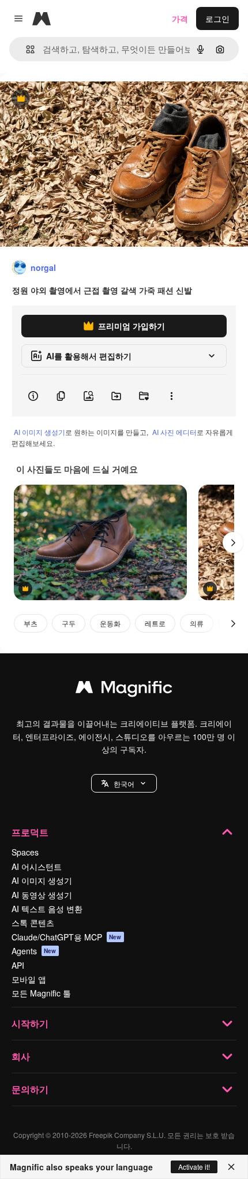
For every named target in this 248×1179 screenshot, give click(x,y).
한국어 (124, 784)
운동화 (110, 623)
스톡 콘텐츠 (33, 922)
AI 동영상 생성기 (42, 895)
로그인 (217, 18)
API (18, 965)
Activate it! (194, 1166)
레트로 (155, 623)
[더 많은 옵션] (171, 395)
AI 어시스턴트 (37, 866)
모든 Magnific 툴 (41, 993)
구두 (69, 623)
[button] (124, 783)
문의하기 (30, 1089)
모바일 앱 (29, 979)
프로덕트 (30, 832)
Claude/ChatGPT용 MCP (67, 937)
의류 (197, 623)
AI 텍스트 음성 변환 (47, 908)
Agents (34, 951)
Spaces (25, 852)
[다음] (233, 542)
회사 (21, 1056)
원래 (66, 99)
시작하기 (30, 1023)
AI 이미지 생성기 (39, 432)
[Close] (231, 1167)
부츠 (30, 623)
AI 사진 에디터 (174, 432)
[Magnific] (124, 689)
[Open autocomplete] (26, 49)
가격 (180, 18)
